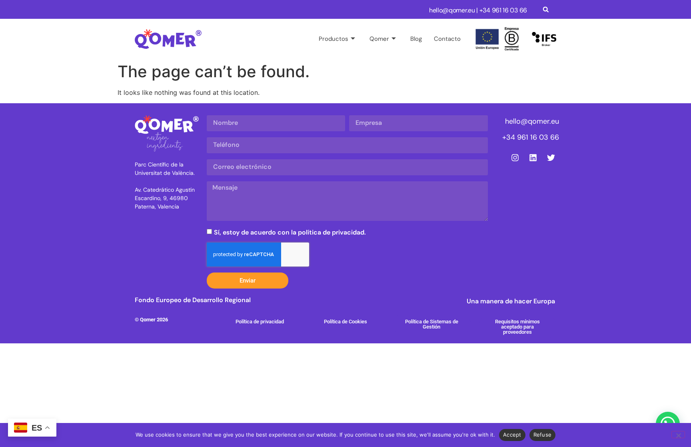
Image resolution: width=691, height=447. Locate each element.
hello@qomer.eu (452, 10)
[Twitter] (551, 158)
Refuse (542, 434)
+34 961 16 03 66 (530, 137)
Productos (333, 39)
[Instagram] (515, 158)
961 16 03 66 (509, 10)
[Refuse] (678, 434)
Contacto (447, 39)
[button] (545, 9)
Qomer (379, 39)
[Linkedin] (533, 158)
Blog (416, 39)
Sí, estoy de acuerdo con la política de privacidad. (290, 232)
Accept (512, 434)
